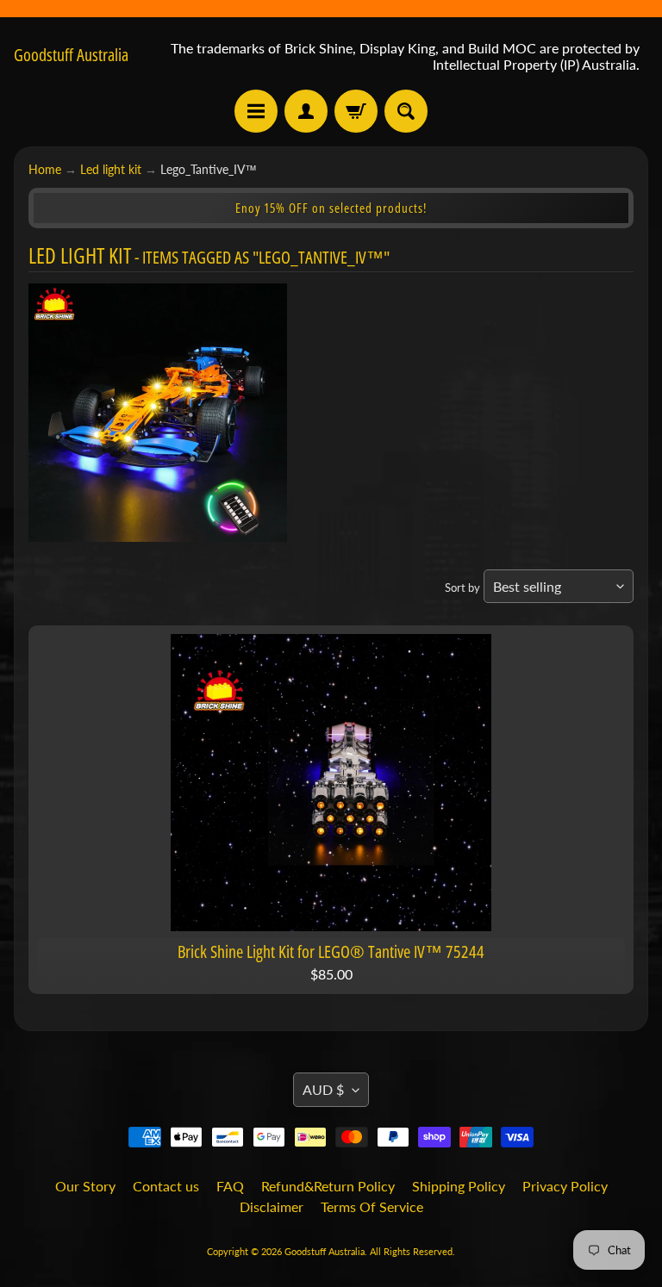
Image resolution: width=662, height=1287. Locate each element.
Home (44, 170)
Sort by (462, 587)
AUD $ (323, 1089)
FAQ (230, 1186)
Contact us (166, 1186)
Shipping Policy (458, 1186)
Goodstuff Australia (71, 55)
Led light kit (110, 170)
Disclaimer (271, 1206)
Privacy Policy (565, 1186)
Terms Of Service (372, 1206)
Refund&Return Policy (328, 1186)
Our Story (85, 1186)
